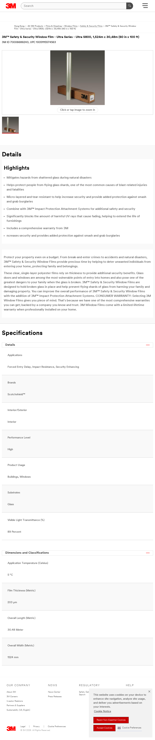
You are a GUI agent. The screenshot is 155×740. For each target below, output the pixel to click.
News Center (54, 692)
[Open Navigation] (145, 6)
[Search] (129, 5)
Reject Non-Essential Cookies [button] (111, 720)
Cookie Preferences (57, 727)
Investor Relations (15, 701)
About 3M (11, 692)
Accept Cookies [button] (104, 728)
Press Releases (55, 697)
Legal (22, 727)
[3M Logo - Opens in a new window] (11, 6)
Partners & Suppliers (16, 706)
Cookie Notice (102, 711)
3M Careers (12, 697)
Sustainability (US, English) (18, 710)
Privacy (36, 727)
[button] (129, 728)
